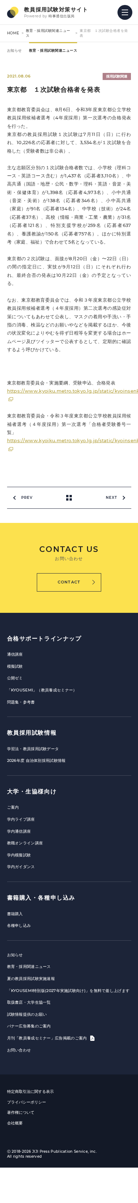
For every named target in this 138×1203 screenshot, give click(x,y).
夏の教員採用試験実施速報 (31, 978)
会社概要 (15, 1123)
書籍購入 (15, 913)
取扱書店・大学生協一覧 (29, 1002)
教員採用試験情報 (32, 732)
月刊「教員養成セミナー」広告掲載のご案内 (47, 1038)
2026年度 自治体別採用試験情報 (36, 760)
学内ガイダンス (21, 866)
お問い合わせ (19, 1050)
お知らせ (14, 50)
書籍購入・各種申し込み (41, 897)
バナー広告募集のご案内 (29, 1026)
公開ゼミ (15, 677)
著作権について (20, 1112)
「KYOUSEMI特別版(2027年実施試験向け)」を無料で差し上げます (68, 990)
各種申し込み (19, 925)
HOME (13, 33)
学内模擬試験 (19, 855)
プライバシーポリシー (26, 1102)
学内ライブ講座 (21, 819)
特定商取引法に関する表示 (30, 1091)
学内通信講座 (19, 831)
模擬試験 (15, 666)
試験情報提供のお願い (27, 1014)
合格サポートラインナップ (44, 638)
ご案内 (13, 807)
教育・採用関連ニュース (29, 966)
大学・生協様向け (32, 791)
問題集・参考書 (21, 702)
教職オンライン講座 (25, 842)
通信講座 (15, 654)
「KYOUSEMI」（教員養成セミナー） (42, 690)
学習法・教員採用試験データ (33, 748)
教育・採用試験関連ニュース (53, 50)
